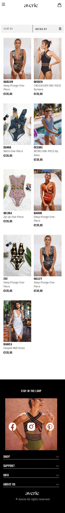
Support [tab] (9, 466)
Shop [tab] (6, 457)
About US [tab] (9, 484)
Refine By (41, 29)
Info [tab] (6, 475)
